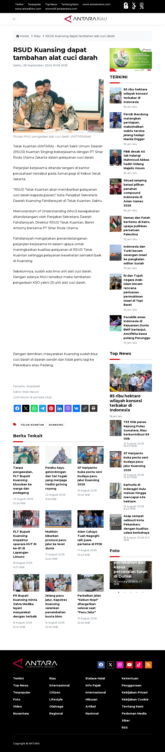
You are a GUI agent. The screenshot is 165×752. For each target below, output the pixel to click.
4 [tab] (137, 592)
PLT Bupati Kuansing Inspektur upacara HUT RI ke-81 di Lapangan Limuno (24, 544)
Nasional (92, 713)
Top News (51, 4)
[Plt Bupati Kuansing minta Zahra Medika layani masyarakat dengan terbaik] (26, 583)
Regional (56, 713)
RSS (125, 727)
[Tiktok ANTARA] (134, 7)
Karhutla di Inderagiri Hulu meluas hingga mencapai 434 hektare (135, 493)
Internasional (59, 685)
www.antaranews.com (96, 4)
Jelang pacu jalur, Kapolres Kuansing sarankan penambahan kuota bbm (56, 606)
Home (24, 36)
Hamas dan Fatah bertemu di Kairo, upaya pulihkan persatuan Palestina (137, 226)
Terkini (19, 4)
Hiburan (91, 699)
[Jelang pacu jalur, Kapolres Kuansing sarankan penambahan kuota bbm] (58, 583)
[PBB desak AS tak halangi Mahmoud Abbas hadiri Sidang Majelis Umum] (116, 157)
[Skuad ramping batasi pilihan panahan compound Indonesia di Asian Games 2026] (116, 186)
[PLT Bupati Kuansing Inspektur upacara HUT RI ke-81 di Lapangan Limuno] (26, 519)
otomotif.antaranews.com (61, 8)
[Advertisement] (58, 318)
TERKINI (119, 77)
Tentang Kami (70, 4)
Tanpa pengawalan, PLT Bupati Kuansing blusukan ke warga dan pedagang (23, 480)
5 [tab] (143, 592)
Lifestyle (56, 699)
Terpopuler (34, 4)
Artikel (91, 706)
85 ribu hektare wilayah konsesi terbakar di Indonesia (126, 403)
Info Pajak (93, 685)
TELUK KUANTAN (32, 424)
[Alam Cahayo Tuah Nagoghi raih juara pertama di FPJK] (90, 519)
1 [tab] (119, 592)
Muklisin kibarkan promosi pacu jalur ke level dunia (55, 540)
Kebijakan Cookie (135, 699)
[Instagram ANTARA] (141, 4)
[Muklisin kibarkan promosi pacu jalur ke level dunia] (58, 519)
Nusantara (21, 713)
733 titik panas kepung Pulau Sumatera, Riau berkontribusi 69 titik (136, 430)
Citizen (54, 692)
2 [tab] (125, 592)
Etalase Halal (95, 678)
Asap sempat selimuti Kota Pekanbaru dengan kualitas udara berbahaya (136, 524)
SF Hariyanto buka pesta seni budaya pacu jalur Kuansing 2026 (89, 476)
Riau (37, 36)
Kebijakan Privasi (134, 692)
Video (17, 706)
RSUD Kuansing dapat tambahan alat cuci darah (80, 36)
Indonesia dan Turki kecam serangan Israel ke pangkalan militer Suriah (135, 255)
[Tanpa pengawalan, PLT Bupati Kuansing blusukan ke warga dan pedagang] (26, 455)
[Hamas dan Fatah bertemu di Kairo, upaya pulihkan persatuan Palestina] (116, 223)
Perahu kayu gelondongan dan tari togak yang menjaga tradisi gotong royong (56, 478)
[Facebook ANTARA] (126, 4)
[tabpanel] (131, 575)
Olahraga (56, 706)
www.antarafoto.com (28, 8)
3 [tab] (131, 592)
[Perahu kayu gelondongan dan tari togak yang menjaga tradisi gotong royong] (58, 455)
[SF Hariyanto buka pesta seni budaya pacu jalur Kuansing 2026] (90, 455)
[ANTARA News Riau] (86, 18)
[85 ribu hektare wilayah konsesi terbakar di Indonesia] (116, 95)
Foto (115, 550)
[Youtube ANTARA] (126, 7)
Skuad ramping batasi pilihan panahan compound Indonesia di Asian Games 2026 (135, 193)
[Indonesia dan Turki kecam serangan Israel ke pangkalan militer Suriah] (116, 252)
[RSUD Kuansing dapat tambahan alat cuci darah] (131, 378)
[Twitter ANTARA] (134, 4)
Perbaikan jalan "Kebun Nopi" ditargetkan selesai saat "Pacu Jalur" (89, 604)
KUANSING (56, 424)
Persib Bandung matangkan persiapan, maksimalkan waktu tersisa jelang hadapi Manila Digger (136, 126)
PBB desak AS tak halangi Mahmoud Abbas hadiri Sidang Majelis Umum (136, 160)
